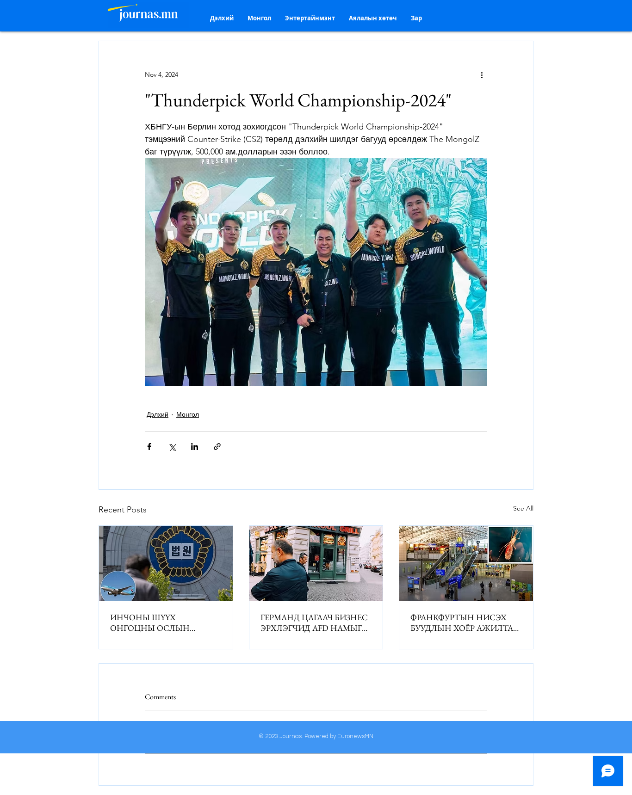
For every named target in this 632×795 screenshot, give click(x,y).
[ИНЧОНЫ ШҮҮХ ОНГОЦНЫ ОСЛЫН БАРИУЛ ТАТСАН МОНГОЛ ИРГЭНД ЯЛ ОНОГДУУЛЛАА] (166, 563)
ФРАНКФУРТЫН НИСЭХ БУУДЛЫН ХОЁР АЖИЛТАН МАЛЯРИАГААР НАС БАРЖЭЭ (465, 622)
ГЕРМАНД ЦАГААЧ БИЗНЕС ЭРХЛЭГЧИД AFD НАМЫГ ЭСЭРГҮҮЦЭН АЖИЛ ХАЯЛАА (314, 622)
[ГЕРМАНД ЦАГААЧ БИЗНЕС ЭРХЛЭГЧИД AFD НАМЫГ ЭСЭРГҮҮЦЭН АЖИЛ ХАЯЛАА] (316, 563)
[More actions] (481, 74)
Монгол (187, 414)
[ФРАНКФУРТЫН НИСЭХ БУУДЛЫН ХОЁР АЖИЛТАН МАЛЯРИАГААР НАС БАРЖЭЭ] (466, 563)
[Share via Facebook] (149, 446)
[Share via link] (217, 446)
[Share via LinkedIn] (194, 446)
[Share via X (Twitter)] (171, 446)
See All (523, 508)
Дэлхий (157, 414)
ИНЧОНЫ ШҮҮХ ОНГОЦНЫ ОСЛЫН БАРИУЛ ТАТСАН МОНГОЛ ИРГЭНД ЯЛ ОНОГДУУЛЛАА (163, 622)
